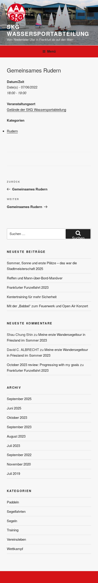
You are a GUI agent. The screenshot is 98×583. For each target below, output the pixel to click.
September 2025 (19, 398)
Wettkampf (15, 548)
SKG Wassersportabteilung (48, 30)
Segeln (12, 520)
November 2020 (19, 464)
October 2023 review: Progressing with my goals (43, 364)
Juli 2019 (13, 473)
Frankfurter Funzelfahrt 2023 (28, 287)
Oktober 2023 (17, 417)
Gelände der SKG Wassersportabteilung (36, 109)
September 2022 (19, 454)
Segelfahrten (16, 511)
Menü (51, 51)
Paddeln (13, 502)
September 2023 (19, 426)
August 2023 (16, 436)
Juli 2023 (13, 445)
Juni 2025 (14, 408)
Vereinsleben (16, 539)
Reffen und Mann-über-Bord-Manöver (34, 277)
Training (12, 529)
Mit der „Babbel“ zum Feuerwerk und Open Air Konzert (47, 305)
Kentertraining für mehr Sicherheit (32, 296)
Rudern (12, 130)
